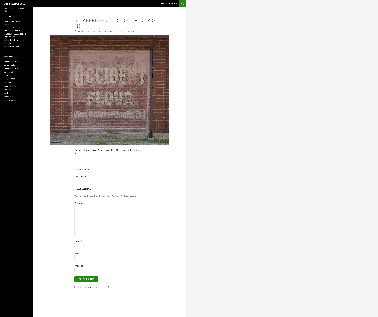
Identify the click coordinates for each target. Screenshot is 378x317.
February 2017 (10, 100)
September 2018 (11, 68)
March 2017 (9, 97)
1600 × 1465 (98, 31)
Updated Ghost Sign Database (120, 31)
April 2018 (8, 75)
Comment (79, 203)
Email (78, 253)
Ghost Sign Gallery (168, 3)
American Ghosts (14, 3)
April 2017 (8, 93)
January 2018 (9, 79)
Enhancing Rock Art (12, 46)
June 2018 (8, 72)
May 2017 (8, 89)
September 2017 (11, 86)
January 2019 (9, 65)
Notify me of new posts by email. (93, 286)
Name (78, 241)
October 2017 (10, 82)
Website (78, 265)
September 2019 (11, 61)
